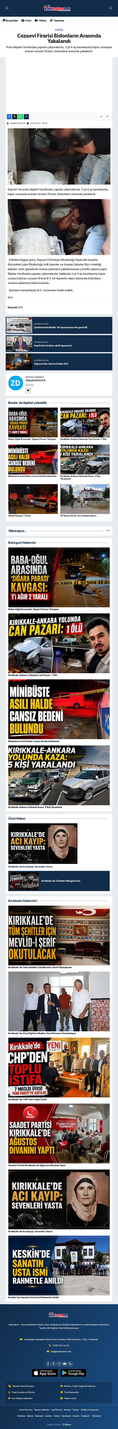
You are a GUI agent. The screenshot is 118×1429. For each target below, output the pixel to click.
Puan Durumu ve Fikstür (23, 1392)
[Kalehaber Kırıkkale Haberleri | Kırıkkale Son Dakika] (58, 8)
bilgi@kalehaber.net (61, 1351)
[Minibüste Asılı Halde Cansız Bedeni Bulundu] (33, 459)
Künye (76, 1410)
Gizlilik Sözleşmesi (90, 1410)
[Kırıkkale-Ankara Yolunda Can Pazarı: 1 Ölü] (85, 422)
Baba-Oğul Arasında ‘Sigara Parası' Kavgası (32, 439)
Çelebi (48, 1416)
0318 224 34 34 (61, 1345)
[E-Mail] (28, 390)
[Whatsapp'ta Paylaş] (20, 116)
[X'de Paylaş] (14, 116)
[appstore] (44, 1373)
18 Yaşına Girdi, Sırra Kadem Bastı (78, 516)
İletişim (67, 1410)
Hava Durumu (25, 1410)
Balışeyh (39, 1416)
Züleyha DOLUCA (17, 123)
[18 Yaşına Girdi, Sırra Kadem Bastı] (85, 499)
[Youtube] (64, 1363)
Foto (28, 20)
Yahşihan (96, 1416)
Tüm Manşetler (71, 1392)
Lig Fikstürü (56, 1410)
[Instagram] (59, 1363)
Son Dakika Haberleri (22, 1398)
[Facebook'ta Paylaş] (9, 116)
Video (42, 20)
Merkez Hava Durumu (23, 1386)
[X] (53, 1363)
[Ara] (110, 8)
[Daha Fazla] (26, 116)
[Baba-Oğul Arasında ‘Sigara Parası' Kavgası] (33, 422)
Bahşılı (30, 1416)
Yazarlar (58, 20)
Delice (57, 1416)
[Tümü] (108, 531)
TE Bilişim (66, 1424)
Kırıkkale (21, 1416)
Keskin (76, 1416)
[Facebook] (48, 1363)
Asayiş (59, 30)
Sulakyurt (85, 1416)
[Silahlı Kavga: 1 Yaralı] (33, 499)
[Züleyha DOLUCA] (15, 383)
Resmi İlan (11, 20)
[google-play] (73, 1373)
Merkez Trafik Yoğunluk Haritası (79, 1386)
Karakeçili (66, 1416)
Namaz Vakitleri (41, 1410)
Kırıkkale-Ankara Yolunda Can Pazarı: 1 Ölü (83, 439)
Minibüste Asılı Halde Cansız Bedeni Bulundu (32, 476)
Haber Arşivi (70, 1398)
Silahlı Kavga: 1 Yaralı (19, 516)
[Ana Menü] (7, 8)
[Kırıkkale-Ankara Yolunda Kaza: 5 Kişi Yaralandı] (85, 459)
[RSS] (70, 1363)
